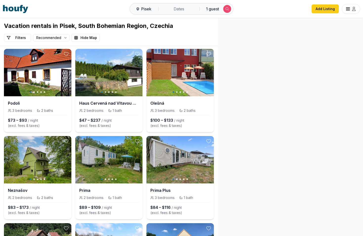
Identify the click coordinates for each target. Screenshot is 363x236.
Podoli (14, 103)
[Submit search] (227, 9)
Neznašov (17, 190)
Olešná (157, 103)
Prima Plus (160, 190)
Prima (84, 190)
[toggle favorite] (66, 54)
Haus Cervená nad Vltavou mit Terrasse (109, 103)
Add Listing (325, 9)
